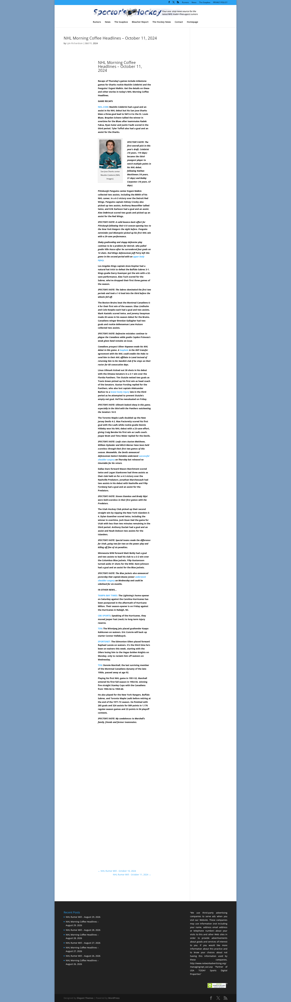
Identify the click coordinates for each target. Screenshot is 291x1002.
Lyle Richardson (75, 43)
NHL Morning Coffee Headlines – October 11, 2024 (110, 38)
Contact (179, 22)
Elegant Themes (85, 998)
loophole (124, 350)
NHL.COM (103, 106)
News (194, 3)
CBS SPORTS (104, 615)
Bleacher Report (140, 22)
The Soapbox (204, 3)
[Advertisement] (166, 113)
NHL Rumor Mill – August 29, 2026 (83, 916)
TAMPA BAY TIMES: (108, 595)
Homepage (192, 22)
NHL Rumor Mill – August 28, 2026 (83, 930)
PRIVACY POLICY (220, 3)
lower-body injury (120, 391)
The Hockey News (161, 22)
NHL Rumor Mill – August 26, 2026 (83, 955)
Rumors (185, 3)
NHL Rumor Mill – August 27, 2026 (83, 942)
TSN (100, 628)
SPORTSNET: (104, 641)
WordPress (114, 998)
